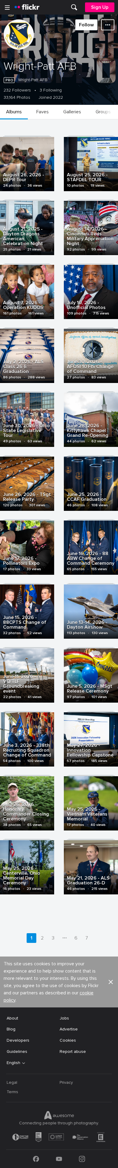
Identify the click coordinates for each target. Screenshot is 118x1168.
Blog (11, 1029)
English (13, 1062)
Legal (12, 1082)
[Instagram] (82, 1159)
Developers (18, 1040)
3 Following (51, 90)
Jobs (64, 1018)
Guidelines (17, 1051)
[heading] (27, 7)
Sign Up (99, 7)
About (12, 1018)
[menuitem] (74, 7)
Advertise (69, 1029)
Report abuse (73, 1051)
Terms (12, 1091)
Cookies (68, 1040)
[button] (110, 982)
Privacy (66, 1082)
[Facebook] (36, 1159)
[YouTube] (59, 1159)
